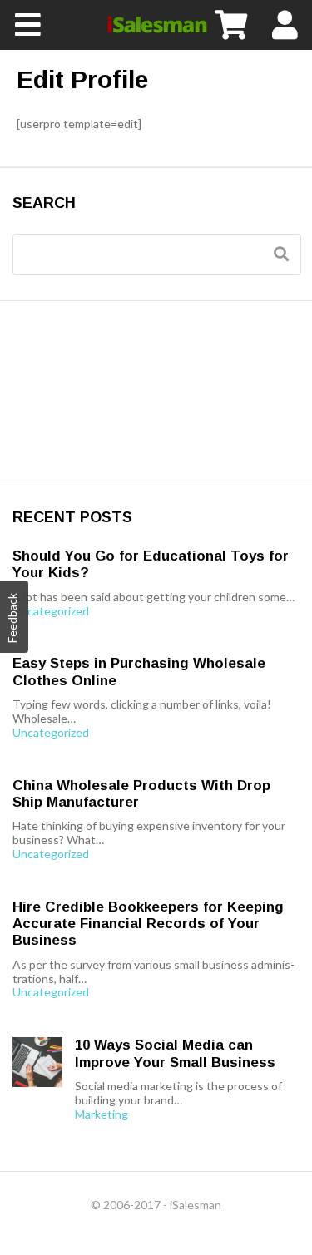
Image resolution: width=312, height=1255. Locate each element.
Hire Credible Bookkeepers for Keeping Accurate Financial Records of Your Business (148, 924)
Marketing (101, 1114)
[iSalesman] (156, 25)
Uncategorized (50, 611)
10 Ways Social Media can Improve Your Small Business (175, 1053)
